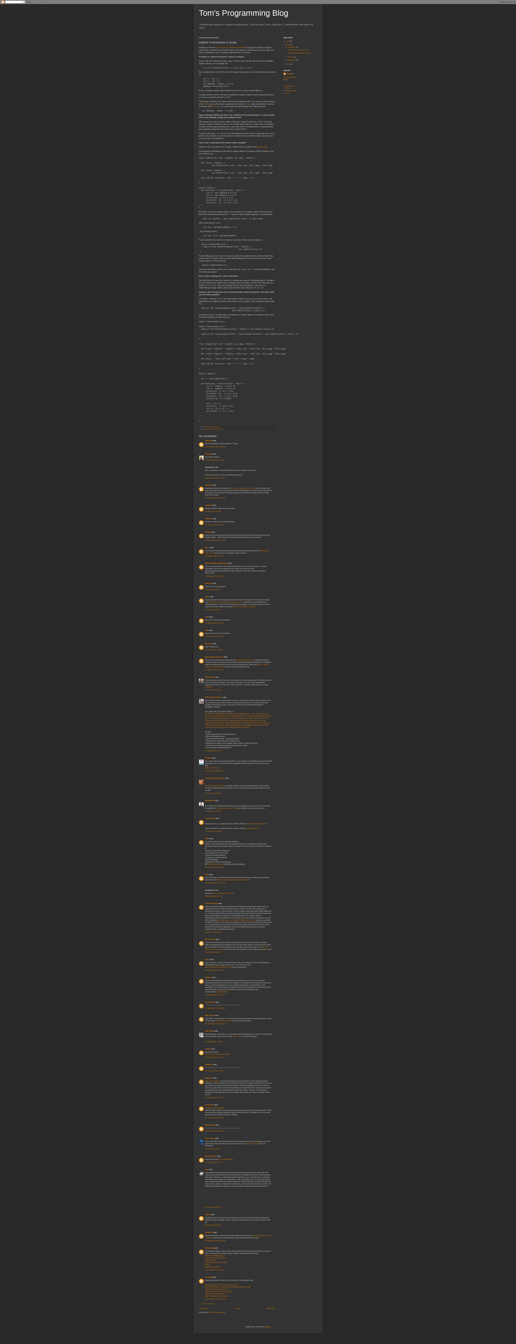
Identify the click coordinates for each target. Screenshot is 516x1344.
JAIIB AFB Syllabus (215, 864)
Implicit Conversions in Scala (298, 50)
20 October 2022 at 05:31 (214, 1057)
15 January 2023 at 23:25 (214, 1098)
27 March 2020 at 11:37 (213, 690)
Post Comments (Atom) (217, 1312)
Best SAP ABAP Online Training (216, 1296)
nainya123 (209, 1232)
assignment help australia (215, 778)
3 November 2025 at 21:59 (214, 1270)
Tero (287, 93)
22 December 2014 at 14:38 (215, 540)
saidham (208, 977)
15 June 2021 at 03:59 (213, 831)
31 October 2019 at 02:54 (214, 670)
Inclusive (215, 106)
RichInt (206, 104)
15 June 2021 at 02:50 (213, 793)
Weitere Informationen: (213, 697)
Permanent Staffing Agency (215, 1256)
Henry (207, 959)
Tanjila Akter (209, 677)
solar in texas (237, 1036)
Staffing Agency (210, 1260)
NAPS (207, 1265)
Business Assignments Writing (244, 607)
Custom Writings (211, 903)
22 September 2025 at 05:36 (215, 1241)
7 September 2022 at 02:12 (215, 995)
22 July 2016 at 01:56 (213, 610)
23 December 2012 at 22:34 (215, 447)
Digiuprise (209, 1064)
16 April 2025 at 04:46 (213, 1225)
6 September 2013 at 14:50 (215, 478)
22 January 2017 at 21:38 (214, 623)
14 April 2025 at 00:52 (213, 1207)
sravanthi (208, 1277)
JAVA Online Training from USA (216, 1289)
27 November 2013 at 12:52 (215, 498)
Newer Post (204, 1308)
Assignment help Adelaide (214, 786)
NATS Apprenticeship (212, 1267)
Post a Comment (208, 1304)
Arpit (207, 875)
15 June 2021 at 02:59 (213, 811)
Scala (221, 429)
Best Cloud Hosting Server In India (217, 1054)
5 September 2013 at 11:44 (215, 460)
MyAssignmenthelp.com (245, 660)
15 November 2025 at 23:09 (215, 1299)
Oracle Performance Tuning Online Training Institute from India (227, 1287)
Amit (207, 617)
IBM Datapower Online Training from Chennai (221, 1285)
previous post (262, 147)
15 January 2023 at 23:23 (214, 1071)
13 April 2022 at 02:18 (213, 932)
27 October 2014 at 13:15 (214, 525)
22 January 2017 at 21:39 (214, 636)
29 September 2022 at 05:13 (215, 1024)
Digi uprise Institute (212, 1081)
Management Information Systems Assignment (225, 602)
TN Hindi (208, 758)
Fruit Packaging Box (225, 1159)
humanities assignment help (226, 808)
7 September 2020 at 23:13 (215, 771)
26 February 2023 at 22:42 (214, 1131)
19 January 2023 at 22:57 (214, 1118)
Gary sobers (209, 1138)
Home (237, 1308)
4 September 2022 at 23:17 (215, 970)
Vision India (209, 1248)
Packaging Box (210, 1156)
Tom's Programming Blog (243, 12)
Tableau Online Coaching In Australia (218, 1292)
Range (247, 104)
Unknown (208, 441)
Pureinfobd (209, 687)
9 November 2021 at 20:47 (214, 867)
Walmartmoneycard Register (256, 824)
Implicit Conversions (211, 429)
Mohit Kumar (210, 1125)
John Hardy (209, 1031)
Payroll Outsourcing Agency (215, 1258)
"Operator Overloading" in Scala (299, 53)
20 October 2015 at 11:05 (214, 556)
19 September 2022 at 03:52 (215, 1008)
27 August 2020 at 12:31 (214, 751)
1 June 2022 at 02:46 (212, 952)
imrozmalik (209, 1105)
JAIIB (207, 838)
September (292, 60)
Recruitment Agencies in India (216, 1262)
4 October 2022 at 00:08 (214, 1042)
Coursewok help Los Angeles (223, 893)
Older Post (271, 1308)
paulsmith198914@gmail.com (216, 563)
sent (206, 1169)
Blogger (268, 1327)
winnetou (208, 454)
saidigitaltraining (222, 992)
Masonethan (209, 800)
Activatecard (210, 818)
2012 (288, 41)
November (292, 47)
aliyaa (207, 548)
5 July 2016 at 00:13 (212, 590)
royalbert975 (210, 1002)
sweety (207, 1214)
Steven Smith (210, 939)
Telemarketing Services (223, 1021)
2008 (288, 64)
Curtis (207, 597)
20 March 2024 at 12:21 (213, 1162)
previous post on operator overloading (230, 48)
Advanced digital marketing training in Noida (234, 880)
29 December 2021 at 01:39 (215, 883)
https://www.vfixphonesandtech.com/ (218, 967)
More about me (291, 91)
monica (208, 1049)
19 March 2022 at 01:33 (213, 896)
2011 (288, 44)
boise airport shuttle (252, 1144)
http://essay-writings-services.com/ (241, 488)
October (291, 57)
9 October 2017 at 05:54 (214, 650)
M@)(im (208, 532)
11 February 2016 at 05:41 (214, 576)
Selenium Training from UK (215, 1294)
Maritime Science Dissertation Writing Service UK (236, 920)
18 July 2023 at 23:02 (213, 1149)
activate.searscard (252, 828)
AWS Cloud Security (212, 768)
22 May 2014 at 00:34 (213, 511)
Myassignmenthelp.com (214, 657)
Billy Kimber (209, 1015)
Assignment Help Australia (214, 1108)
